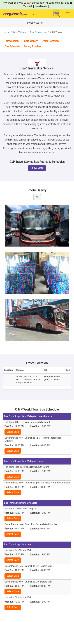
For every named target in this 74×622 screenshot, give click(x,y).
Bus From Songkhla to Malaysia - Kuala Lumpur (28, 416)
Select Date (12, 431)
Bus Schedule (12, 46)
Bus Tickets (19, 32)
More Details (40, 6)
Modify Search (35, 22)
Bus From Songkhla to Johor (18, 544)
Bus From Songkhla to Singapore (20, 502)
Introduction (12, 41)
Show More (37, 167)
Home (6, 32)
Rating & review (32, 46)
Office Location (50, 41)
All (37, 197)
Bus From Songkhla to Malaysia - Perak (24, 461)
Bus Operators (38, 32)
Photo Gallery (30, 41)
